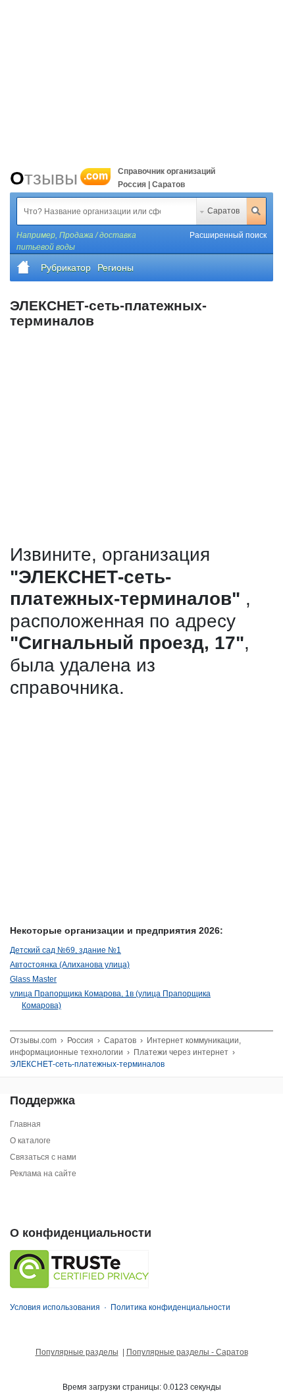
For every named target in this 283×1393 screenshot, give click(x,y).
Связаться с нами (43, 1157)
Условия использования (55, 1307)
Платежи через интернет (181, 1052)
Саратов (223, 210)
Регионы (115, 267)
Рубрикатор (66, 267)
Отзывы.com (33, 1040)
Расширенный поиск (228, 235)
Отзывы (59, 178)
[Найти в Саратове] (256, 211)
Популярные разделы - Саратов (187, 1352)
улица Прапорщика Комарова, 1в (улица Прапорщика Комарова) (110, 999)
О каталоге (30, 1140)
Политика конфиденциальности (170, 1307)
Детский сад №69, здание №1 (65, 950)
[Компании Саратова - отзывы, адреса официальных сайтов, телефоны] (24, 267)
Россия (80, 1040)
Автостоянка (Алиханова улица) (70, 964)
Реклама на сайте (43, 1173)
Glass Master (33, 979)
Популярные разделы (77, 1352)
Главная (25, 1124)
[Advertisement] (131, 796)
